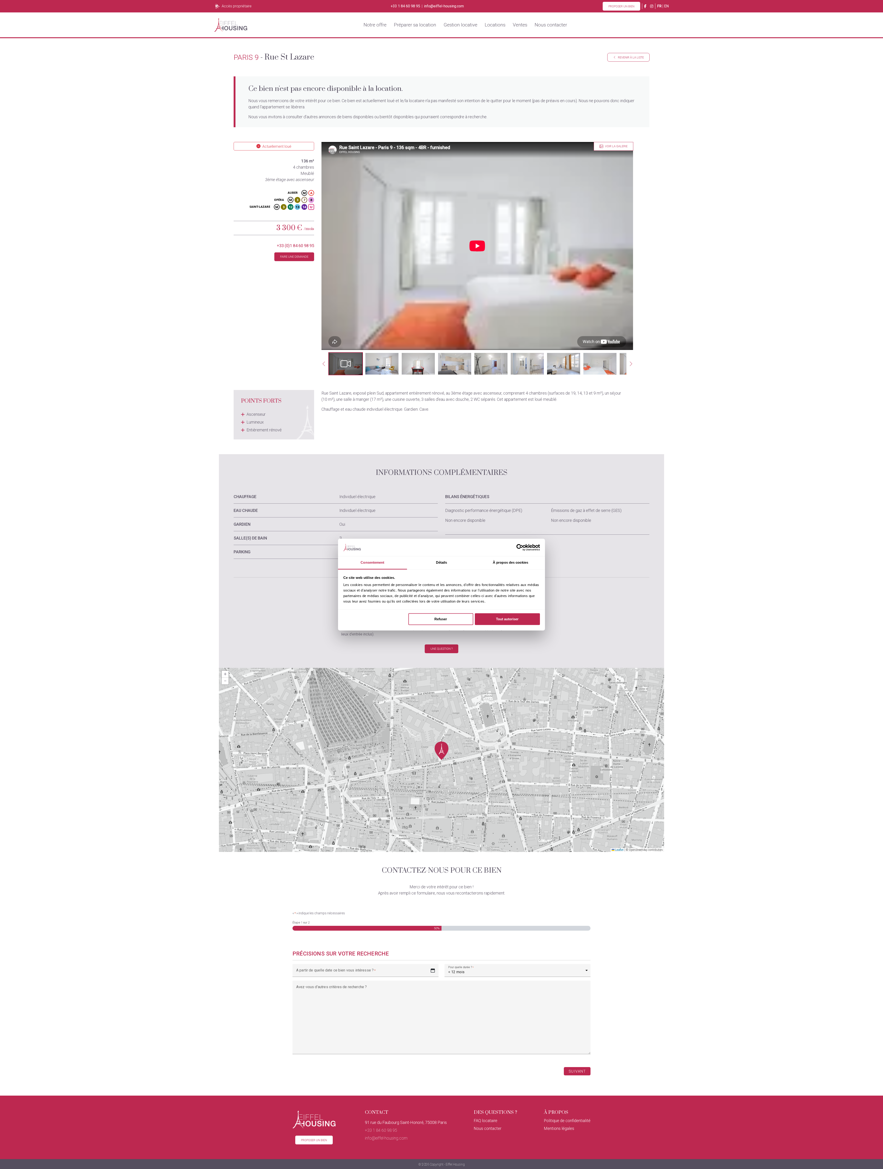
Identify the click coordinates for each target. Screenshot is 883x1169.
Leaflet (619, 849)
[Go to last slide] (323, 363)
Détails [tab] (441, 563)
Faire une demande (294, 256)
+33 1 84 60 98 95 (405, 6)
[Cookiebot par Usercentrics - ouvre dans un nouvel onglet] (520, 547)
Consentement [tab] (372, 563)
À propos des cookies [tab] (510, 563)
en (666, 6)
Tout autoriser (507, 619)
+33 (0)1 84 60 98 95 (295, 245)
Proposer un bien (621, 6)
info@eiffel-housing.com (444, 6)
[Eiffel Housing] (230, 25)
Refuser (440, 619)
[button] (345, 363)
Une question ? (441, 648)
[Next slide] (631, 363)
